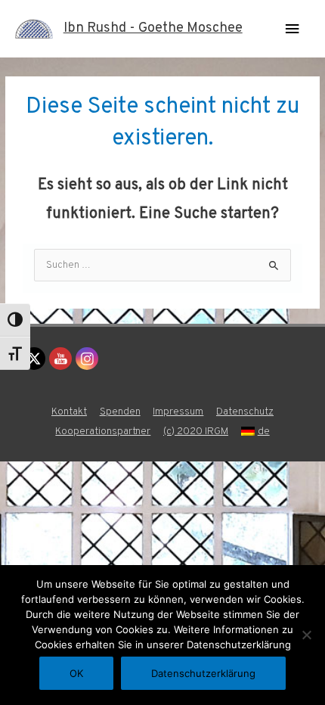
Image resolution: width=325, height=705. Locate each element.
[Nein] (306, 634)
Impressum (178, 411)
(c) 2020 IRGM (195, 431)
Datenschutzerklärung (203, 673)
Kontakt (69, 411)
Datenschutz (245, 411)
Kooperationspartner (102, 431)
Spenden (120, 411)
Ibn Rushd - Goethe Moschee (153, 28)
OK (76, 673)
